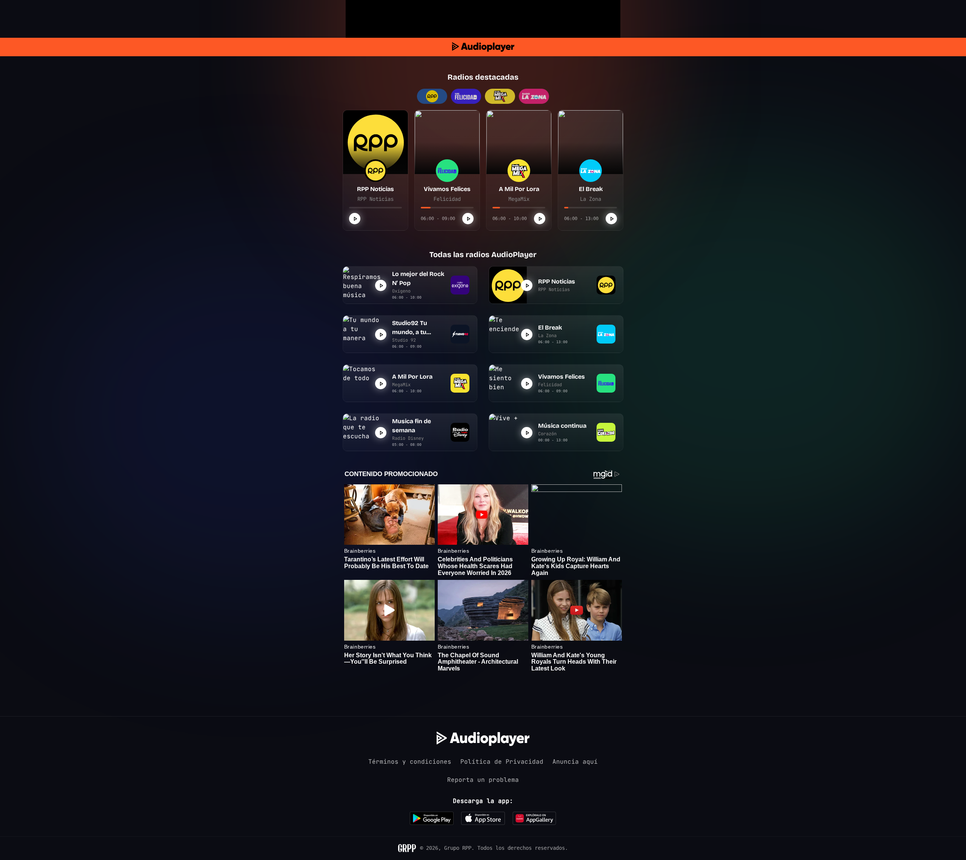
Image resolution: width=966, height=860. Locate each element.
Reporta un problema (483, 780)
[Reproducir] (354, 218)
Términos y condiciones (409, 762)
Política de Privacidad (501, 762)
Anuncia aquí (575, 762)
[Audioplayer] (483, 47)
